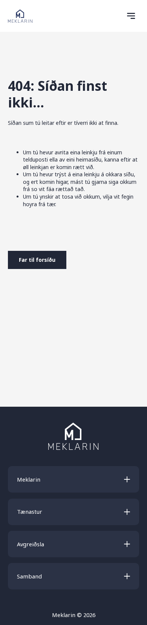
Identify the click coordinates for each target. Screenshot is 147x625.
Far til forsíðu (37, 259)
